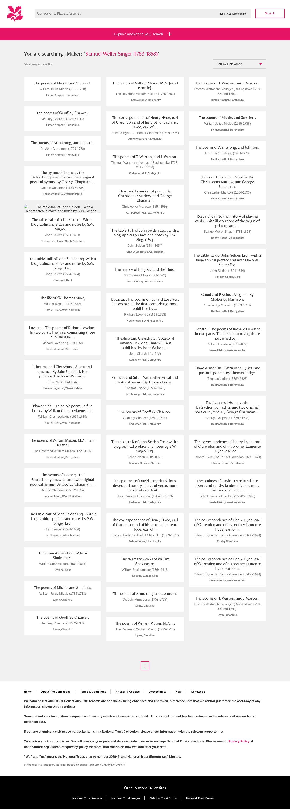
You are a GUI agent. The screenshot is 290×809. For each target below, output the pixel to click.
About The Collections (55, 691)
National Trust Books (200, 798)
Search (270, 13)
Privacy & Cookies (128, 691)
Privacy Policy (238, 741)
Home (28, 691)
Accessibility (157, 691)
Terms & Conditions (93, 691)
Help (179, 691)
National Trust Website (87, 798)
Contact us (198, 691)
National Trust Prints (163, 798)
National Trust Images (125, 798)
